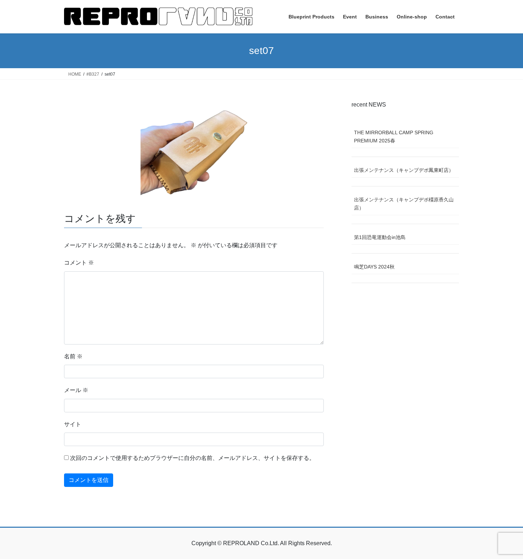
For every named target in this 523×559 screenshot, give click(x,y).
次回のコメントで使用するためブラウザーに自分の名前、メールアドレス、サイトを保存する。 (192, 458)
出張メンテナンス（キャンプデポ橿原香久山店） (404, 204)
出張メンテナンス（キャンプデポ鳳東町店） (404, 170)
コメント (79, 263)
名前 (73, 356)
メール (76, 390)
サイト (72, 424)
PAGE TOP (504, 536)
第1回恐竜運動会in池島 (380, 237)
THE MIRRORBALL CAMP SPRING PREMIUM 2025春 (393, 136)
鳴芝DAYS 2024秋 (374, 267)
